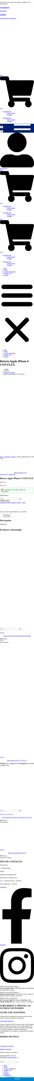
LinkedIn (13, 502)
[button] (17, 312)
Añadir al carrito (5, 501)
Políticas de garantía (5, 1049)
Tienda (6, 270)
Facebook (3, 502)
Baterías (13, 457)
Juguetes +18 (7, 273)
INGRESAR (7, 111)
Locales (6, 275)
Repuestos (7, 457)
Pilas (6, 814)
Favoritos (6, 1073)
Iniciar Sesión (11, 113)
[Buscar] (1, 127)
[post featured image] (11, 846)
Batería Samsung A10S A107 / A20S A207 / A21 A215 (17, 817)
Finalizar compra (12, 1057)
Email (23, 502)
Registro (9, 115)
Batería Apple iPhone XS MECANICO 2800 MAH (17, 636)
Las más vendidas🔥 (10, 272)
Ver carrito (3, 1057)
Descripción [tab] (7, 515)
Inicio (5, 268)
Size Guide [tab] (7, 516)
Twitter (8, 502)
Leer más (17, 1078)
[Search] (18, 1062)
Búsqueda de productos (7, 124)
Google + (18, 502)
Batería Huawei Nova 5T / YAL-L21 (17, 760)
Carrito (6, 1072)
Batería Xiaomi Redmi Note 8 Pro (17, 853)
